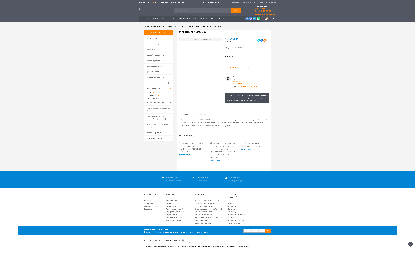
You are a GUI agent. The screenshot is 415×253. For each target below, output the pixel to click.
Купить (235, 68)
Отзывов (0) (202, 114)
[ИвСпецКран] (143, 10)
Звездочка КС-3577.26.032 (250, 146)
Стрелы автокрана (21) (154, 138)
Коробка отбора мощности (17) (157, 83)
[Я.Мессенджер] (258, 40)
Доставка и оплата (151, 206)
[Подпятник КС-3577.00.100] (200, 39)
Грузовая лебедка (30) (154, 72)
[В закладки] (248, 67)
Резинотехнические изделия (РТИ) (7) (157, 125)
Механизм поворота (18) (155, 102)
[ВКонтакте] (261, 40)
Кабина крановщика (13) (155, 77)
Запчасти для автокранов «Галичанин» (232, 206)
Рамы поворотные (155, 98)
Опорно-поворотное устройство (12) (158, 109)
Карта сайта (148, 209)
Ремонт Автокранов (234, 223)
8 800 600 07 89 (238, 82)
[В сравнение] (197, 145)
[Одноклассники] (264, 40)
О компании (148, 203)
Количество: (229, 56)
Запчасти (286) (151, 38)
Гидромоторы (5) (152, 44)
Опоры (151, 92)
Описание (185, 114)
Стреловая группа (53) (154, 133)
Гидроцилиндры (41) (154, 66)
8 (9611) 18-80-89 (263, 11)
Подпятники (153, 95)
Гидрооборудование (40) (155, 55)
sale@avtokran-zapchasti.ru (265, 14)
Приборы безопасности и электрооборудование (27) (156, 117)
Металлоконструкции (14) (156, 88)
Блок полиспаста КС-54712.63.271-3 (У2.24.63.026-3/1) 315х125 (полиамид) (223, 155)
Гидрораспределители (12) (156, 61)
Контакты (148, 200)
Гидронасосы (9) (152, 49)
